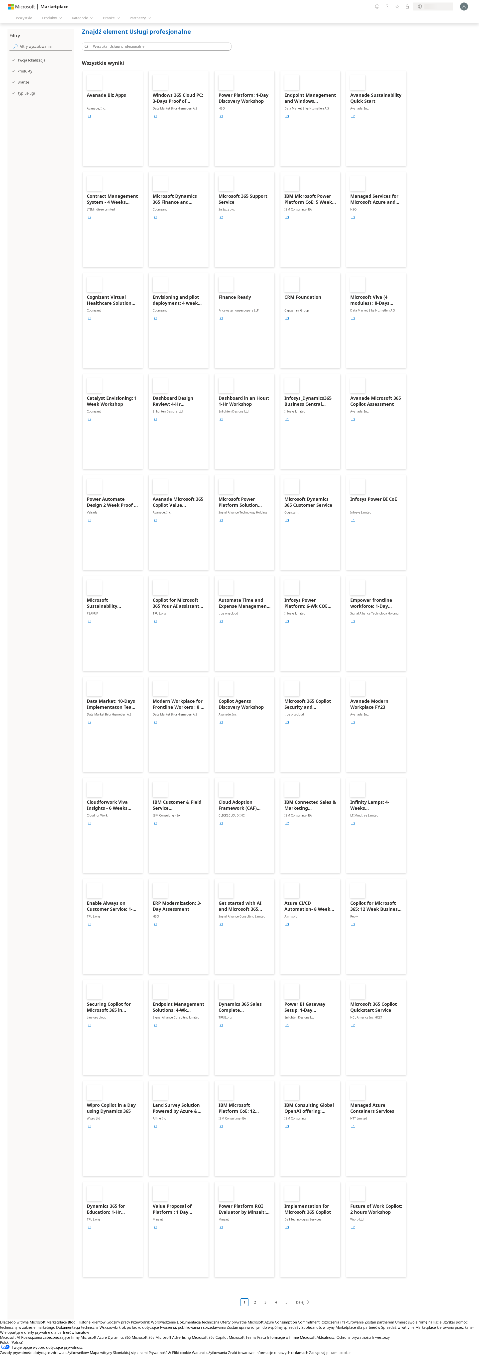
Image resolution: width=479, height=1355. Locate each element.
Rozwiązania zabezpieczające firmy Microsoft (58, 1337)
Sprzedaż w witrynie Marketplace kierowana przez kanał (427, 1327)
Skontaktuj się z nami (130, 1352)
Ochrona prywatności (354, 1337)
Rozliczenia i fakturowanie (342, 1322)
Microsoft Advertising (173, 1337)
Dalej (300, 1302)
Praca (261, 1337)
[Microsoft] (21, 7)
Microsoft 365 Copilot (210, 1337)
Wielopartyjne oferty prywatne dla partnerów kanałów (44, 1332)
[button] (86, 47)
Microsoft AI (10, 1337)
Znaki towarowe (241, 1352)
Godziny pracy (118, 1322)
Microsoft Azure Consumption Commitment (284, 1322)
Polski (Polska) (11, 1342)
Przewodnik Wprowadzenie (153, 1322)
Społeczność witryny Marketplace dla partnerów (340, 1327)
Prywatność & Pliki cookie (170, 1352)
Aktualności (326, 1337)
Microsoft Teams (242, 1337)
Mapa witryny (101, 1352)
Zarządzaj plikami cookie (330, 1352)
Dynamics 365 (119, 1337)
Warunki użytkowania (209, 1352)
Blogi (72, 1322)
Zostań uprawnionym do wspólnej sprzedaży (263, 1327)
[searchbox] (45, 46)
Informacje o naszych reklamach (281, 1352)
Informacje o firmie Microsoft (291, 1337)
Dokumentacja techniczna (198, 1322)
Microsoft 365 (143, 1337)
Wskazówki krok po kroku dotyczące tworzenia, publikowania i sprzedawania (163, 1327)
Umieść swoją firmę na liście (418, 1322)
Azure (102, 1337)
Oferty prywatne (233, 1322)
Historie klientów (92, 1322)
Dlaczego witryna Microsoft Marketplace (33, 1322)
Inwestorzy (381, 1337)
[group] (89, 116)
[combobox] (158, 46)
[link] (113, 118)
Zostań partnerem (379, 1322)
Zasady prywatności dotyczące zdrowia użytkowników (44, 1352)
